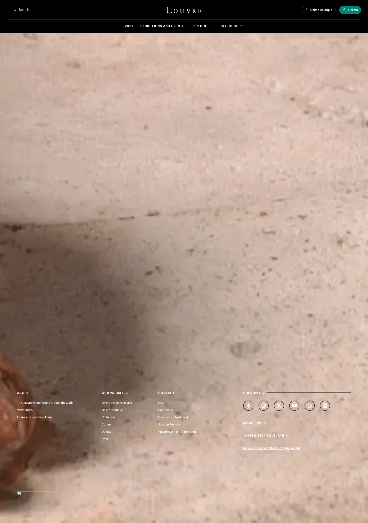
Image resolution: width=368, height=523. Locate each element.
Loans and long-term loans (34, 417)
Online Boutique (112, 410)
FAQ (161, 402)
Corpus (106, 424)
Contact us (165, 410)
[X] (279, 406)
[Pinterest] (310, 406)
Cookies (182, 472)
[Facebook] (248, 406)
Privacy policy (165, 472)
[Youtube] (294, 406)
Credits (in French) (202, 472)
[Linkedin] (325, 406)
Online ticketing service (117, 402)
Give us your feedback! (173, 417)
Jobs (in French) (169, 424)
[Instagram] (264, 406)
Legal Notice (144, 472)
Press (105, 439)
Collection (108, 417)
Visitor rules (25, 410)
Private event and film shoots (177, 431)
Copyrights (224, 472)
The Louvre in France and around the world (45, 402)
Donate (106, 431)
